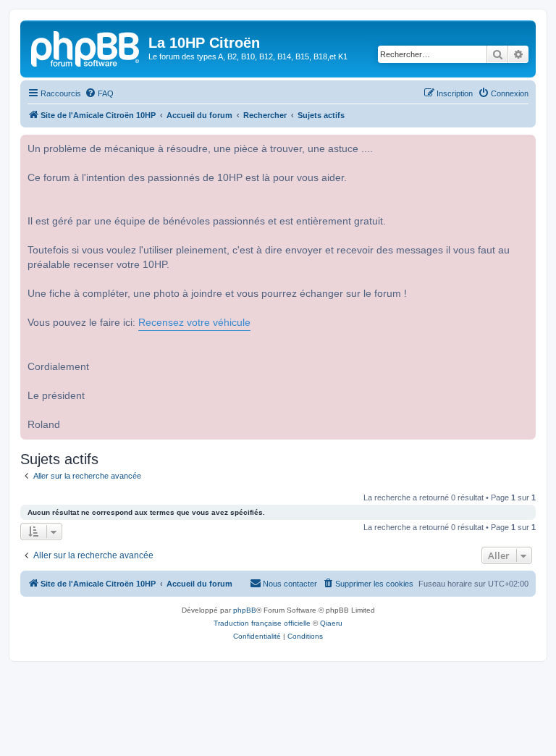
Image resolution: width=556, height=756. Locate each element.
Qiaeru (331, 623)
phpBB (244, 610)
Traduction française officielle (262, 623)
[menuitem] (99, 93)
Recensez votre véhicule (194, 322)
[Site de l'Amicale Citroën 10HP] (86, 47)
